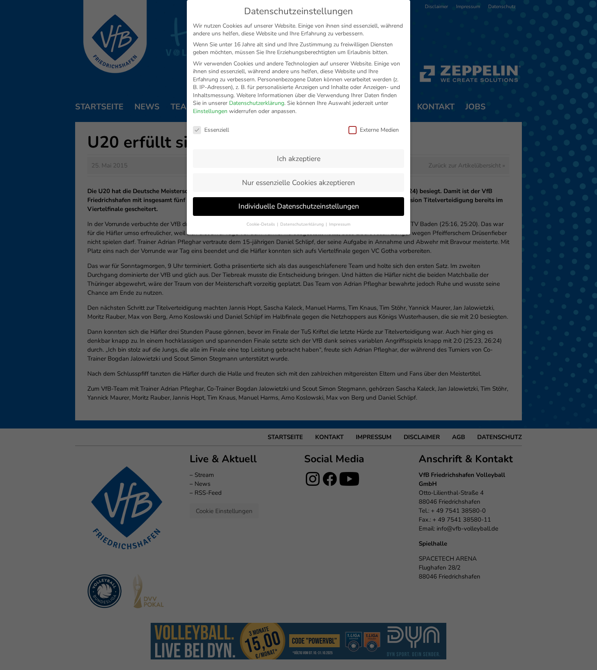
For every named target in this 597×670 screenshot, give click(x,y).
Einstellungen (210, 111)
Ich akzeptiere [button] (298, 158)
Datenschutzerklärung (256, 103)
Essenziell (216, 130)
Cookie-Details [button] (261, 224)
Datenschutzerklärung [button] (302, 224)
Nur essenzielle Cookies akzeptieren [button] (298, 182)
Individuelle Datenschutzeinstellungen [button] (298, 206)
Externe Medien (379, 130)
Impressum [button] (339, 224)
